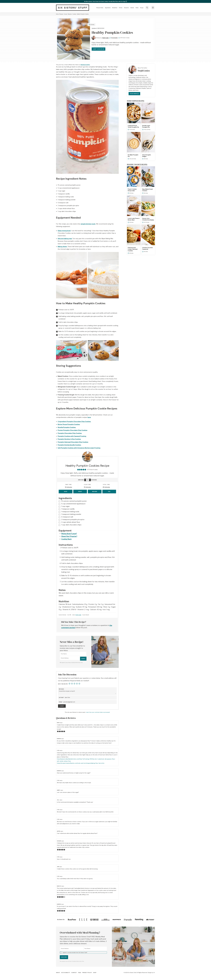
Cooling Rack (66, 539)
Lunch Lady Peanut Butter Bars (134, 219)
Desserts (126, 7)
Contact (74, 972)
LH (154, 972)
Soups (141, 7)
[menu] (153, 8)
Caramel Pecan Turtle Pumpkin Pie (133, 126)
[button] (83, 952)
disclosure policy (85, 64)
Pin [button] (109, 491)
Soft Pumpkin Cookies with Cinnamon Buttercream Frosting (79, 448)
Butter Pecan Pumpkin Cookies (69, 424)
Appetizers (108, 7)
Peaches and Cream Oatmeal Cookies (132, 249)
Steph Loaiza (105, 38)
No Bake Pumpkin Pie (133, 155)
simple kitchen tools (88, 224)
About (58, 972)
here (89, 417)
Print (80, 491)
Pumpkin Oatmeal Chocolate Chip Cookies (73, 442)
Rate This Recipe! (63, 684)
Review (94, 491)
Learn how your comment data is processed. (98, 712)
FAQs (79, 972)
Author (61, 697)
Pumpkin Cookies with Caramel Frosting (72, 436)
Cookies (74, 14)
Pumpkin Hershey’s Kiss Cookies (69, 439)
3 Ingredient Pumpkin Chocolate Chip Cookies (74, 421)
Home (57, 14)
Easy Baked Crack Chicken (147, 190)
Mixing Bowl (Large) (69, 533)
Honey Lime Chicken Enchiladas (148, 219)
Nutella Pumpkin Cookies (67, 427)
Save (65, 491)
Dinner (120, 7)
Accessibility (65, 972)
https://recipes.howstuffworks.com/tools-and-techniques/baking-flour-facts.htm (80, 763)
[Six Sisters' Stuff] (72, 8)
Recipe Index (99, 7)
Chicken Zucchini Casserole (147, 248)
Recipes (61, 14)
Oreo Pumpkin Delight (146, 155)
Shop (94, 972)
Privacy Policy (87, 972)
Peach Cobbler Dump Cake (132, 190)
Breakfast (114, 7)
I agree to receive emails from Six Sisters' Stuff (74, 952)
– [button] (85, 480)
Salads (132, 7)
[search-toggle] (147, 8)
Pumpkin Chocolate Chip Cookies (70, 433)
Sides (137, 7)
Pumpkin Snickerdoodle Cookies (69, 445)
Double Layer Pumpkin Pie (146, 126)
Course (65, 14)
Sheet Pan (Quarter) (69, 536)
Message (61, 689)
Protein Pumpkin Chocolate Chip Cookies (72, 430)
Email (61, 702)
